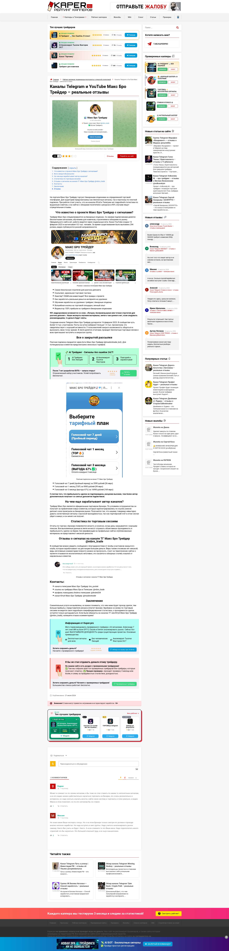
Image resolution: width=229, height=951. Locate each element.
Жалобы (117, 17)
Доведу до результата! (130, 726)
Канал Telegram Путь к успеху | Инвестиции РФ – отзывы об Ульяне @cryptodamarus (74, 866)
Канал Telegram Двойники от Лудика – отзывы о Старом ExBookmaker (165, 401)
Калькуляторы (178, 17)
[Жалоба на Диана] (148, 429)
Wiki (129, 17)
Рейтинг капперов (99, 17)
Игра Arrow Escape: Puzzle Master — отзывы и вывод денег (162, 227)
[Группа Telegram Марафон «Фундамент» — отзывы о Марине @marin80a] (148, 140)
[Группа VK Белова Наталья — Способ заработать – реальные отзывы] (55, 885)
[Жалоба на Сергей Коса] (148, 444)
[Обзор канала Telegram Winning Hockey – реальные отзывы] (101, 865)
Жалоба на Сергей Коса (164, 441)
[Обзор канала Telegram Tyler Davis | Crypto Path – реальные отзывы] (101, 885)
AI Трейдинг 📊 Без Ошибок (166, 65)
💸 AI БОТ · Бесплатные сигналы (121, 942)
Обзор (173, 69)
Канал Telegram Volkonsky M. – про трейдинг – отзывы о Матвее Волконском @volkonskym (166, 179)
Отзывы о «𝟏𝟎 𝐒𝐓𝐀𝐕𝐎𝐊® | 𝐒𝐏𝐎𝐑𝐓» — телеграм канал (162, 311)
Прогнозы (64, 923)
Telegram (66, 736)
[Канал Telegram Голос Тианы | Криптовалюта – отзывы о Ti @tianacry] (148, 159)
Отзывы (110, 156)
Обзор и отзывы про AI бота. (123, 649)
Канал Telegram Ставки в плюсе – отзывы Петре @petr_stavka (164, 291)
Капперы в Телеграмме (74, 17)
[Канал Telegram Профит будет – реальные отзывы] (148, 384)
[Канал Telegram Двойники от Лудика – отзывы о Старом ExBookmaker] (148, 400)
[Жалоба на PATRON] (148, 462)
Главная (54, 17)
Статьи (153, 17)
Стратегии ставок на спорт (169, 923)
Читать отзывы (127, 373)
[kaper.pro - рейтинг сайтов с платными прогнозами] (69, 10)
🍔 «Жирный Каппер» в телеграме (167, 77)
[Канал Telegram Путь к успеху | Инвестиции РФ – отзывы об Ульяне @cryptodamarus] (55, 865)
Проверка (167, 17)
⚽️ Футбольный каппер (167, 115)
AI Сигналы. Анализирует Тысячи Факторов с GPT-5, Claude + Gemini (67, 724)
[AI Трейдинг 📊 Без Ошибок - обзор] (151, 67)
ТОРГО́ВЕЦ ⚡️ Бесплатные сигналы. (167, 90)
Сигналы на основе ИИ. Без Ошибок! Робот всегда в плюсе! (90, 726)
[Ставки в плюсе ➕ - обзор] (150, 106)
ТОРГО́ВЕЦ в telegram (110, 726)
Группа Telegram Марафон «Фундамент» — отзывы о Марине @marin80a (165, 140)
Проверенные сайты (99, 923)
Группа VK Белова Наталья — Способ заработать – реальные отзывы (74, 886)
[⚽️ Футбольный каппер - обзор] (150, 119)
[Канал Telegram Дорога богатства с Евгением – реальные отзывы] (148, 367)
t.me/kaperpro (160, 44)
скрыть (72, 167)
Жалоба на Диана (161, 427)
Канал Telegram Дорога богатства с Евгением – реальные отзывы (163, 367)
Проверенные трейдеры (125, 684)
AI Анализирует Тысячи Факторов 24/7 (73, 46)
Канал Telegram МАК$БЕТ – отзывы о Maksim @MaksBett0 (162, 250)
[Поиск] (177, 27)
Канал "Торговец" (66, 56)
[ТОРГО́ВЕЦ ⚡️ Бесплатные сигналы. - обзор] (151, 93)
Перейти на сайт (127, 156)
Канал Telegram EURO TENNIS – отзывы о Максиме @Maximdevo (164, 334)
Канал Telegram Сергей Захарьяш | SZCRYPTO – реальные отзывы (164, 200)
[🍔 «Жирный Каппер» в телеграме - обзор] (151, 80)
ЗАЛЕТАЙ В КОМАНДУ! (159, 944)
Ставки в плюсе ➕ (165, 103)
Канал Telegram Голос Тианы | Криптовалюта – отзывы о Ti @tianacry (164, 159)
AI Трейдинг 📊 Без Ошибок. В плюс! (74, 36)
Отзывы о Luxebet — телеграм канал (162, 271)
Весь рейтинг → (133, 713)
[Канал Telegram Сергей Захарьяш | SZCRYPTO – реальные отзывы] (148, 199)
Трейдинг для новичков (69, 66)
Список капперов (140, 923)
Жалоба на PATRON (162, 460)
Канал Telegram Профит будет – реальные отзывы (165, 383)
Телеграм (132, 35)
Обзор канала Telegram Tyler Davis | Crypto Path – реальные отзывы (119, 886)
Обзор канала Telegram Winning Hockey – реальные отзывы (120, 864)
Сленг (140, 17)
